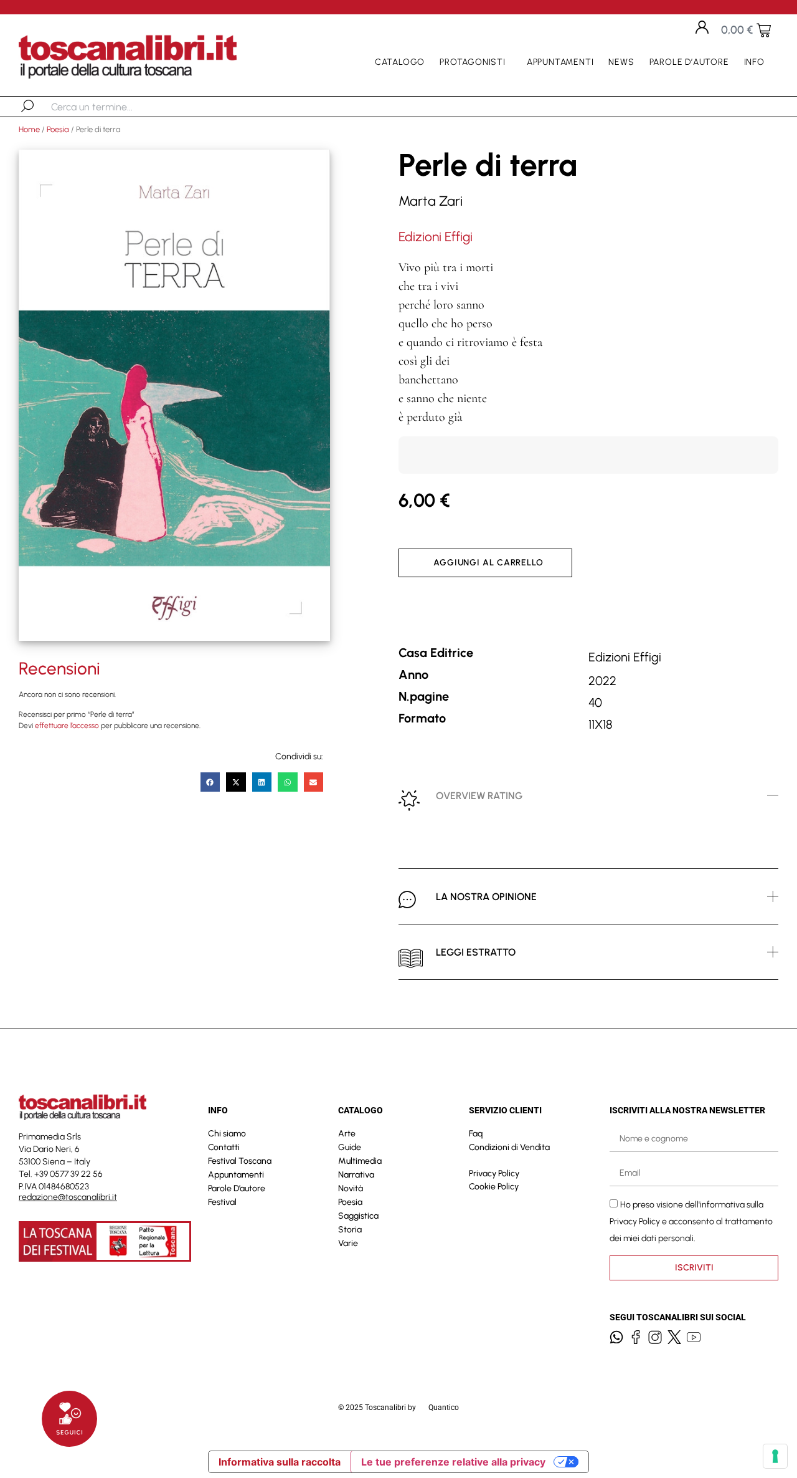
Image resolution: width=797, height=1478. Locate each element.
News (621, 62)
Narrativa (356, 1174)
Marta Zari (430, 201)
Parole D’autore (689, 62)
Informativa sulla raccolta (280, 1462)
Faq (476, 1133)
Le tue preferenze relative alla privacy (453, 1462)
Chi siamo (227, 1133)
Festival (222, 1202)
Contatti (224, 1147)
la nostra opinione (486, 897)
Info (754, 62)
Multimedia (360, 1161)
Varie (348, 1243)
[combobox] (115, 107)
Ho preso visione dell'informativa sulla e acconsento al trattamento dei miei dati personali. (691, 1221)
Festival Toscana (239, 1161)
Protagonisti (473, 62)
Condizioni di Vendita (509, 1147)
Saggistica (358, 1216)
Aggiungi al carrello (488, 562)
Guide (349, 1147)
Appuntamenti (560, 62)
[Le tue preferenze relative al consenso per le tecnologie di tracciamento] (775, 1456)
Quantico (443, 1407)
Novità (350, 1188)
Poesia (58, 129)
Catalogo (400, 62)
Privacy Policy (494, 1173)
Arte (347, 1133)
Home (29, 129)
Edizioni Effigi (435, 236)
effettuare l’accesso (67, 725)
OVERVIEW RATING (479, 796)
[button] (210, 782)
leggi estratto (476, 952)
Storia (350, 1229)
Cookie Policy (494, 1186)
